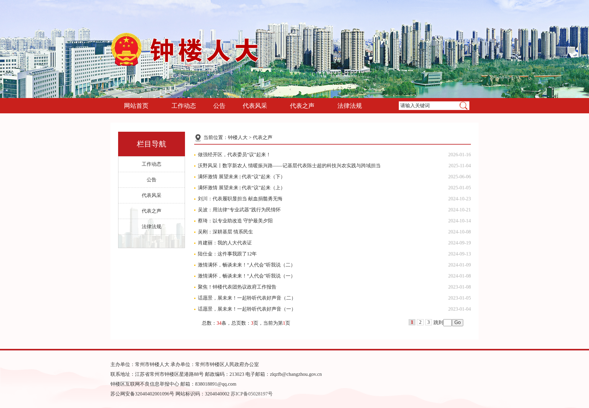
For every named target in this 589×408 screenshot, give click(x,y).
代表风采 (255, 105)
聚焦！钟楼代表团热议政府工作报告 (237, 286)
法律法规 (349, 105)
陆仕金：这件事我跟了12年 (227, 253)
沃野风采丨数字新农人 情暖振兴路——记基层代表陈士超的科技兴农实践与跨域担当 (289, 165)
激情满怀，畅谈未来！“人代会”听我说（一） (246, 275)
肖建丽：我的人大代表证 (225, 242)
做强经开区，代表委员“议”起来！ (234, 154)
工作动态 (183, 105)
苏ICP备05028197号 (252, 393)
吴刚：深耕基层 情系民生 (225, 231)
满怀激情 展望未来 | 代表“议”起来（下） (241, 176)
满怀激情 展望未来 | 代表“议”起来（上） (241, 187)
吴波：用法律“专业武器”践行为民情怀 (239, 209)
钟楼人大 (238, 137)
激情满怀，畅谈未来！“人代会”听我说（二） (246, 264)
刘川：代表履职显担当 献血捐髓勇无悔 (240, 198)
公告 (219, 105)
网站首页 (136, 105)
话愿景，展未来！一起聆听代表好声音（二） (247, 297)
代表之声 (302, 105)
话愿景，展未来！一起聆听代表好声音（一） (247, 309)
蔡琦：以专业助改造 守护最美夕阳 (235, 220)
